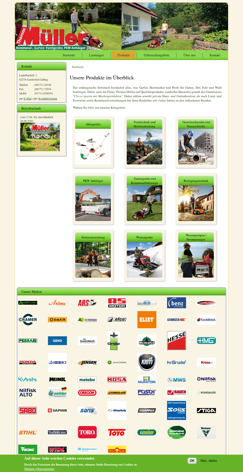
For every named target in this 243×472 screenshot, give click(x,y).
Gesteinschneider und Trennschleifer (196, 124)
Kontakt (215, 55)
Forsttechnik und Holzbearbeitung (145, 124)
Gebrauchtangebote (156, 55)
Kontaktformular (47, 98)
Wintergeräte (144, 237)
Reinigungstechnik (196, 180)
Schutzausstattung (93, 237)
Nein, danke (209, 460)
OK (192, 460)
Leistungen (96, 55)
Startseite (69, 55)
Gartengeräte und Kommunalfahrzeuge (144, 180)
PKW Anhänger (93, 180)
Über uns (189, 55)
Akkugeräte (93, 124)
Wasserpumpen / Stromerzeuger (196, 237)
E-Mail (28, 98)
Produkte (124, 55)
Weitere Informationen (39, 469)
